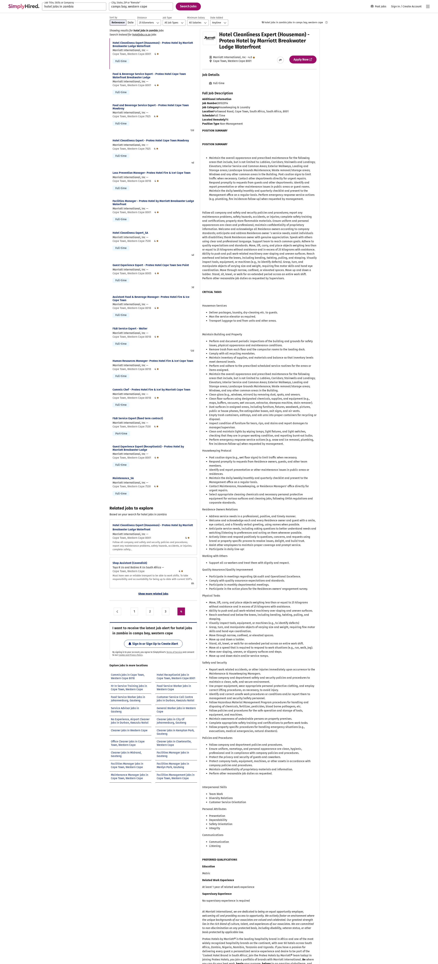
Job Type (167, 17)
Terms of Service (174, 652)
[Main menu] (428, 6)
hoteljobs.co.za (141, 34)
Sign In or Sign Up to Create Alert (155, 644)
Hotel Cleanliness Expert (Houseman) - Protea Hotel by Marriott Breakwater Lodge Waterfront (153, 44)
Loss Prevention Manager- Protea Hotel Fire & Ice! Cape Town (151, 172)
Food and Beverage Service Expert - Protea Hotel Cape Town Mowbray (151, 107)
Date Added (216, 17)
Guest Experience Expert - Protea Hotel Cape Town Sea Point (151, 265)
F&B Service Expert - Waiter (130, 328)
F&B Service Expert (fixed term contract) (138, 418)
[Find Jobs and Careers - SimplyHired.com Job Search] (23, 6)
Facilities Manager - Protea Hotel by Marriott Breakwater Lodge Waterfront (153, 202)
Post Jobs (380, 6)
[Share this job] (280, 60)
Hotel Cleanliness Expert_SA (130, 232)
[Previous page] (117, 611)
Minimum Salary (196, 17)
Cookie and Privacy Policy (131, 655)
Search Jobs (188, 6)
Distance (142, 17)
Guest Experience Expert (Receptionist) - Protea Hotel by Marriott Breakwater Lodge (148, 448)
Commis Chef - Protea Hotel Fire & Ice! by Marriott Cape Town (151, 389)
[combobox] (74, 6)
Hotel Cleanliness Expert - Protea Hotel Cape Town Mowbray (151, 140)
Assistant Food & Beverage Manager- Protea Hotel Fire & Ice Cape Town (151, 298)
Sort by (113, 17)
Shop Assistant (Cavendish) (130, 563)
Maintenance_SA (123, 478)
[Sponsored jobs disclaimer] (326, 22)
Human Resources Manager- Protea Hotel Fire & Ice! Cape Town (153, 360)
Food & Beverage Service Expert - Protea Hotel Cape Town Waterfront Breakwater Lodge (149, 75)
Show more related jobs (153, 593)
